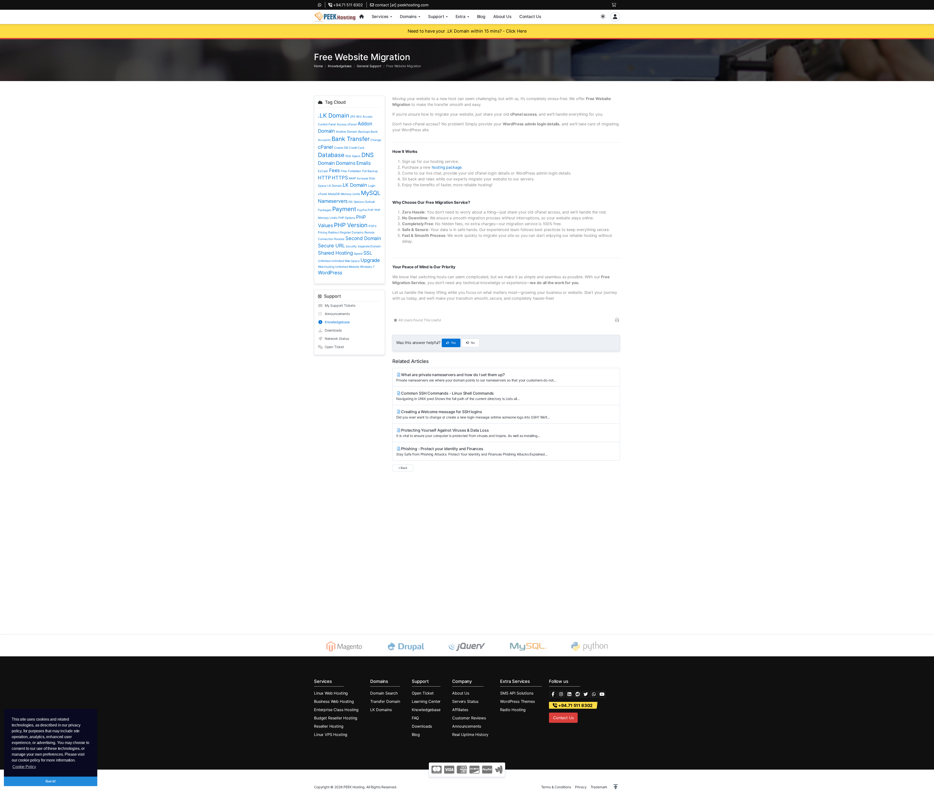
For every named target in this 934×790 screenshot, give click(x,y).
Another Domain (346, 131)
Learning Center (426, 701)
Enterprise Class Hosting (336, 709)
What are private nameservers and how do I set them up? (476, 377)
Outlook (370, 202)
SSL (367, 253)
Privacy (581, 787)
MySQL (370, 192)
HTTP (324, 178)
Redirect (333, 232)
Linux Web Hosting (331, 693)
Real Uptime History (470, 734)
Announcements (336, 314)
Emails (363, 163)
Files (344, 171)
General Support (369, 66)
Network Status (336, 338)
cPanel (325, 147)
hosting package (447, 167)
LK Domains (381, 709)
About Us (460, 693)
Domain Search (384, 693)
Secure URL (331, 246)
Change (375, 140)
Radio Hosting (513, 709)
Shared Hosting (335, 253)
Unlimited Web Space (345, 261)
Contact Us (563, 717)
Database (331, 154)
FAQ (415, 718)
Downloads (332, 330)
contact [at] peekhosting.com (401, 4)
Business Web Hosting (334, 701)
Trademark (599, 787)
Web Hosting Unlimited (333, 267)
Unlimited (324, 261)
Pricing (322, 232)
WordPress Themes (517, 701)
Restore (339, 239)
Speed (358, 253)
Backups (364, 131)
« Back (402, 468)
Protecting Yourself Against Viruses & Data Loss (468, 433)
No (472, 342)
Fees (334, 170)
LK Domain (334, 185)
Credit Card (356, 147)
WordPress (330, 273)
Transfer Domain (385, 701)
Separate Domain (369, 246)
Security (351, 246)
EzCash (323, 171)
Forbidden (354, 171)
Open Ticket (333, 347)
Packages (324, 210)
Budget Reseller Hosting (335, 718)
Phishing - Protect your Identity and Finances (472, 451)
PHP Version (351, 225)
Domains (345, 163)
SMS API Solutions (516, 693)
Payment (344, 209)
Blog (416, 734)
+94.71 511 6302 (347, 4)
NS (351, 202)
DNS (367, 154)
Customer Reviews (469, 718)
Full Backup (370, 171)
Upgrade (370, 260)
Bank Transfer (351, 138)
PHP (371, 210)
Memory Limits (350, 194)
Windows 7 (367, 267)
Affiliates (460, 709)
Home (318, 66)
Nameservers (333, 201)
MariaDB (334, 194)
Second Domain (363, 238)
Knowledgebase (340, 66)
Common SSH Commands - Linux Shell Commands (458, 396)
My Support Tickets (339, 305)
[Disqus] (506, 547)
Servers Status (465, 701)
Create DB (341, 147)
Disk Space (352, 156)
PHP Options (346, 218)
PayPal (362, 210)
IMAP (352, 178)
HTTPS (340, 178)
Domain (326, 163)
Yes (453, 342)
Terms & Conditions (556, 787)
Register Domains (351, 232)
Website (354, 267)
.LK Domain (333, 115)
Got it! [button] (50, 781)
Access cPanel (347, 124)
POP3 (372, 226)
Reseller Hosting (328, 726)
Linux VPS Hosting (330, 734)
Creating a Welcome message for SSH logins (473, 414)
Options (359, 202)
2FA (352, 116)
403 (359, 116)
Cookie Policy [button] (24, 767)
